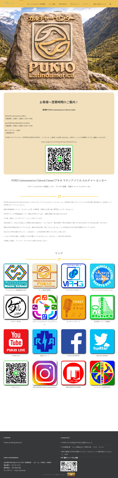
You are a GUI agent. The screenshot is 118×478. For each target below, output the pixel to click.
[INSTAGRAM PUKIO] (44, 361)
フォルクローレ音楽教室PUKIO (16, 290)
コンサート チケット (73, 322)
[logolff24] (44, 296)
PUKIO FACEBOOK (73, 356)
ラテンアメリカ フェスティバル (102, 290)
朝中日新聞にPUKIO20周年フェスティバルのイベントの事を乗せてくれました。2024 (87, 453)
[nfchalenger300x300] (102, 296)
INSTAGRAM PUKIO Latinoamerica (44, 387)
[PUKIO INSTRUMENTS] (44, 264)
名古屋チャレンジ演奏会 (102, 322)
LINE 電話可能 (16, 468)
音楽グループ (44, 356)
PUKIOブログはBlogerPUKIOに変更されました (77, 443)
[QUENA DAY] (102, 361)
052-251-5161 (16, 465)
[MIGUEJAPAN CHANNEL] (73, 361)
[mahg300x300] (73, 264)
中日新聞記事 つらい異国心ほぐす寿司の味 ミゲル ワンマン (84, 447)
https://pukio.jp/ (20, 470)
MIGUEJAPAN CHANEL (73, 387)
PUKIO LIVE (16, 356)
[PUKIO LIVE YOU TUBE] (16, 330)
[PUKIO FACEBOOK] (73, 330)
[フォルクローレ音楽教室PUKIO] (16, 264)
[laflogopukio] (102, 264)
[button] (110, 3)
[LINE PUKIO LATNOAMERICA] (16, 361)
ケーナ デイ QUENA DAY (102, 387)
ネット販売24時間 (45, 290)
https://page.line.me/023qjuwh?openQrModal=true (59, 142)
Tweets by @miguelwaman (13, 443)
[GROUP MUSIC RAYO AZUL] (44, 330)
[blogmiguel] (16, 296)
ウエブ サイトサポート (73, 290)
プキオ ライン (15, 387)
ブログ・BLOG (16, 322)
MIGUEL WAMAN (102, 356)
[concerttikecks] (73, 296)
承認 (71, 474)
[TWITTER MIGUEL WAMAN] (102, 330)
